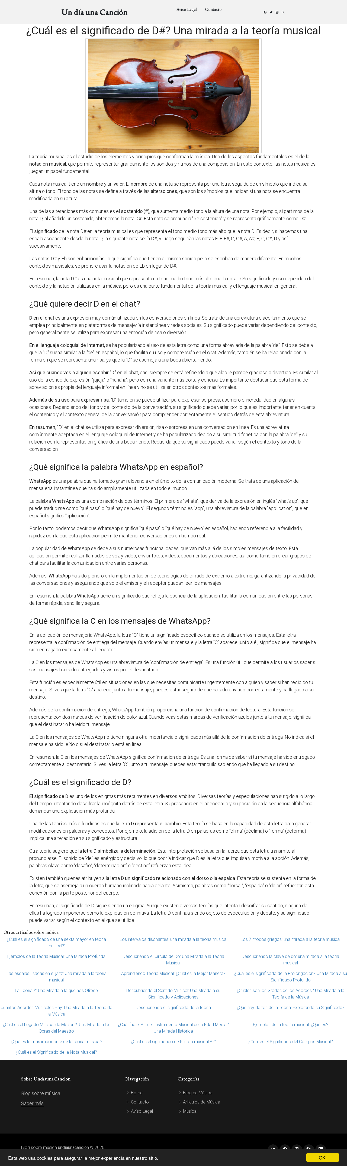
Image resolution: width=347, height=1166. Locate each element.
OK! (323, 1157)
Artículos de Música (201, 1102)
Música (189, 1111)
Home (136, 1092)
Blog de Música (197, 1092)
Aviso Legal (186, 9)
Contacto (213, 9)
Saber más (32, 1103)
